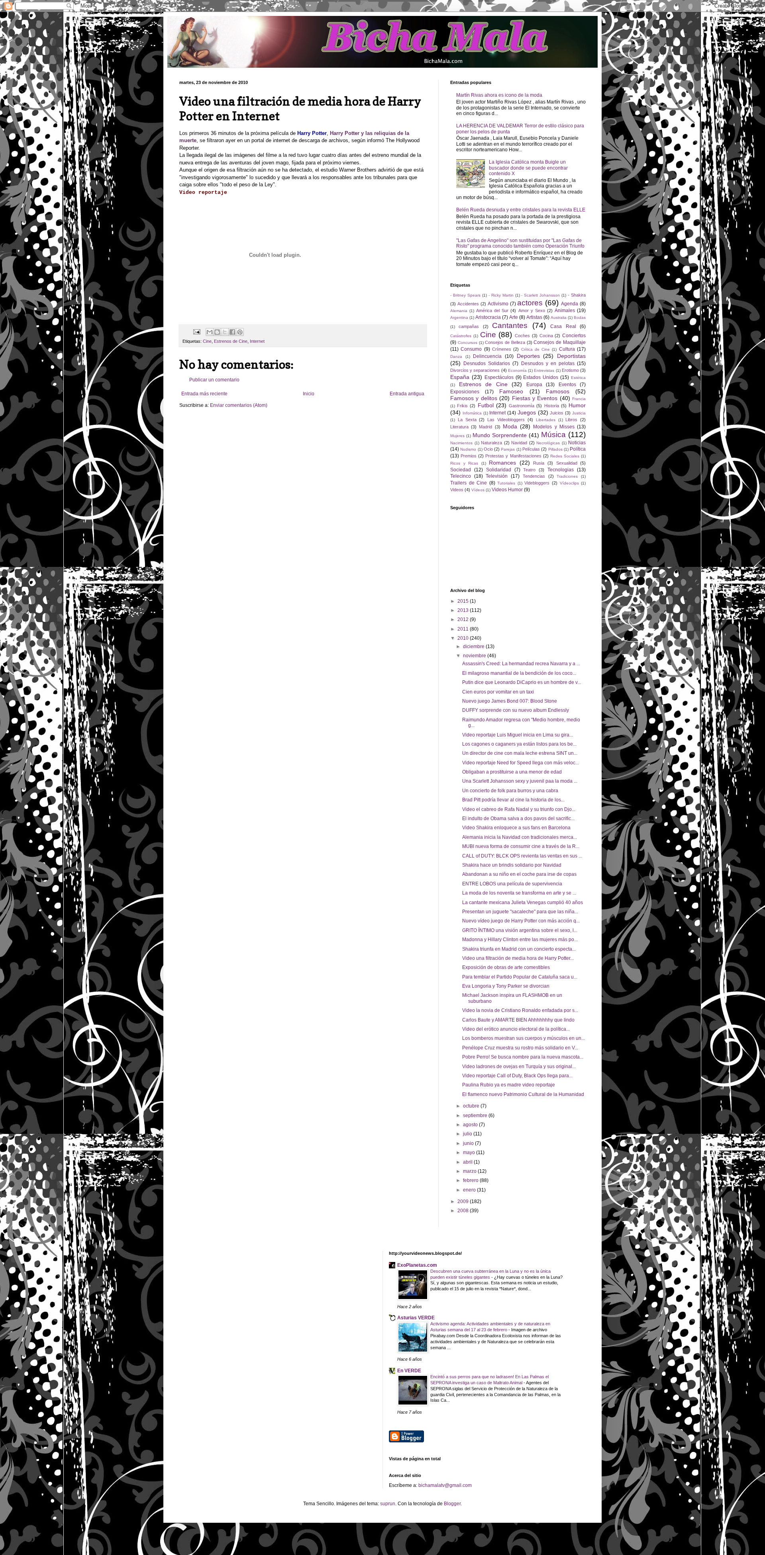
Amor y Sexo (531, 310)
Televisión (497, 476)
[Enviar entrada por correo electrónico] (196, 331)
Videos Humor (507, 489)
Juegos (527, 412)
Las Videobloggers (506, 419)
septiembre (475, 1115)
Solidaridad (498, 470)
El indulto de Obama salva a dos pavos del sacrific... (518, 818)
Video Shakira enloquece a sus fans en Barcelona (516, 827)
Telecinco (460, 476)
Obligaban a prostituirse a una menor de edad (512, 772)
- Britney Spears (465, 295)
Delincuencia (487, 356)
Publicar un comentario (214, 380)
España (459, 377)
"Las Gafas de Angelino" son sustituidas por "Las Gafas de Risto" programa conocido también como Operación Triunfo (520, 243)
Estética (578, 377)
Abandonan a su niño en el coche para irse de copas (519, 874)
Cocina (546, 335)
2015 (463, 601)
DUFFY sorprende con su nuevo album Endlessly (515, 710)
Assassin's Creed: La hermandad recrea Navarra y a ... (521, 663)
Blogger (452, 1503)
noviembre (475, 655)
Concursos (467, 342)
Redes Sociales (564, 456)
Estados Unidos (540, 377)
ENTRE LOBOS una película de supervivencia (512, 884)
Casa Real (563, 326)
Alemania (458, 311)
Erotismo (570, 370)
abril (468, 1162)
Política (578, 449)
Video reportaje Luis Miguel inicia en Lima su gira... (517, 735)
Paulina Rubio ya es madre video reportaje (508, 1085)
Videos (456, 489)
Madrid (485, 426)
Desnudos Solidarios (486, 363)
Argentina (459, 317)
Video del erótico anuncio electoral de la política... (516, 1029)
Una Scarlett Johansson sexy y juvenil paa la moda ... (519, 781)
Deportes (528, 356)
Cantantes (510, 325)
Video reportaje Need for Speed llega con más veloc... (520, 763)
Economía (517, 370)
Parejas (508, 449)
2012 (463, 619)
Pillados (555, 449)
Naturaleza (491, 442)
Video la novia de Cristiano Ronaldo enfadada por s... (520, 1010)
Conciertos (574, 335)
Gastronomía (521, 405)
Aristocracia (488, 317)
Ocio (488, 449)
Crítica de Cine (535, 349)
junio (469, 1143)
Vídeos (477, 490)
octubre (472, 1106)
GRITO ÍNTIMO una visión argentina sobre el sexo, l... (519, 930)
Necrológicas (548, 443)
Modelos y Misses (553, 427)
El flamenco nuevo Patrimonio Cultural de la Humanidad (523, 1094)
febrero (471, 1180)
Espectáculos (499, 377)
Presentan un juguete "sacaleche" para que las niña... (520, 911)
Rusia (538, 463)
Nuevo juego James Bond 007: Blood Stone (509, 701)
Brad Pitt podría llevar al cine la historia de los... (513, 800)
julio (468, 1134)
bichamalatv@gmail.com (445, 1485)
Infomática (472, 413)
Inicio (308, 394)
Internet (257, 341)
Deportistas (571, 356)
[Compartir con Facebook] (232, 332)
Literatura (459, 426)
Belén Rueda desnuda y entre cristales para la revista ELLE (520, 210)
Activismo (498, 304)
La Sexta (467, 419)
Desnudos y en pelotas (548, 363)
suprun (387, 1503)
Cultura (567, 349)
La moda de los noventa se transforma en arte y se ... (519, 893)
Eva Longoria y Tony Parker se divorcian (505, 986)
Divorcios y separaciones (475, 370)
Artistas (534, 317)
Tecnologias (560, 470)
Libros (571, 419)
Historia (551, 405)
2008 (463, 1210)
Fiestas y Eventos (535, 398)
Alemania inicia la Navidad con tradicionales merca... (519, 837)
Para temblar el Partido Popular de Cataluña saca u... (519, 977)
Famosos (557, 391)
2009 (463, 1201)
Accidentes (468, 303)
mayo (469, 1152)
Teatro (529, 469)
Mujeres (457, 436)
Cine (207, 341)
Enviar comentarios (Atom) (238, 405)
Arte (513, 317)
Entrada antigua (407, 394)
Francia (579, 399)
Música (553, 434)
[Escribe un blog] (217, 332)
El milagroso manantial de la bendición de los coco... (519, 673)
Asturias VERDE (416, 1318)
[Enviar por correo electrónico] (210, 332)
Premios (469, 455)
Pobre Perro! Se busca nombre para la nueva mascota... (522, 1057)
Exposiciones (464, 392)
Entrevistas (544, 370)
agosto (471, 1124)
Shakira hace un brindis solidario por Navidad (511, 865)
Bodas (580, 317)
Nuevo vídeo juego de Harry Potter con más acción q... (521, 921)
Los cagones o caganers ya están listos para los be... (519, 744)
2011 (463, 629)
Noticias (577, 442)
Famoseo (511, 391)
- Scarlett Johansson (540, 295)
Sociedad (460, 470)
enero (470, 1190)
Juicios (556, 412)
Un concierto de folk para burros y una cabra (510, 790)
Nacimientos (461, 443)
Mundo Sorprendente (500, 435)
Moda (510, 426)
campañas (469, 326)
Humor (577, 405)
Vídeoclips (569, 483)
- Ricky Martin (501, 295)
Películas (531, 449)
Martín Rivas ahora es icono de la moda (499, 95)
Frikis (462, 405)
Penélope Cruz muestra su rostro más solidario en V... (520, 1048)
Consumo (471, 349)
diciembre (474, 646)
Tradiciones (567, 476)
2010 (463, 638)
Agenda (569, 304)
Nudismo (468, 449)
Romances (502, 462)
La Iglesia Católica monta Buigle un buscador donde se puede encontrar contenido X (528, 167)
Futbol (486, 405)
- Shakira (577, 295)
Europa (534, 384)
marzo (470, 1171)
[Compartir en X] (225, 332)
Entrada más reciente (204, 394)
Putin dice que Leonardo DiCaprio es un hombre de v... (521, 682)
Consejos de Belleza (505, 342)
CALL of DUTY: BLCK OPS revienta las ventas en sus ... (522, 856)
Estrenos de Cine (230, 341)
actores (530, 303)
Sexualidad (566, 463)
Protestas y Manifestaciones (513, 455)
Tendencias (534, 476)
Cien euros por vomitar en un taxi (498, 692)
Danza (456, 356)
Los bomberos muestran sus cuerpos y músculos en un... (523, 1038)
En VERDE (409, 1370)
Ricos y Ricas (464, 463)
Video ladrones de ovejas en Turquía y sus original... (519, 1066)
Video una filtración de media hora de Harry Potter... (518, 958)
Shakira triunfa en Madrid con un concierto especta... (519, 949)
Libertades (545, 420)
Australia (559, 317)
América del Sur (492, 310)
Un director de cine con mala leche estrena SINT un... (519, 753)
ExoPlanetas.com (417, 1265)
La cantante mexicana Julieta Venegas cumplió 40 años (522, 902)
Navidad (519, 442)
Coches (522, 335)
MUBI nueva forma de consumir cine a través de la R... (520, 846)
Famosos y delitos (473, 398)
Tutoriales (506, 483)
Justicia (579, 413)
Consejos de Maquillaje (560, 342)
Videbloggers (536, 483)
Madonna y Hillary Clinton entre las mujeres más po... (520, 939)
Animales (565, 310)
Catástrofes (460, 336)
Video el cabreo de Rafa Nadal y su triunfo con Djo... (518, 809)
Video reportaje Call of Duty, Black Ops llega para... (517, 1075)
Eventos (567, 384)
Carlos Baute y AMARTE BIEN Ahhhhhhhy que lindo (518, 1020)
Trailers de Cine (468, 483)
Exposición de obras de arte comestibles (506, 967)
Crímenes (501, 349)
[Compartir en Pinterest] (240, 332)
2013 (463, 610)
